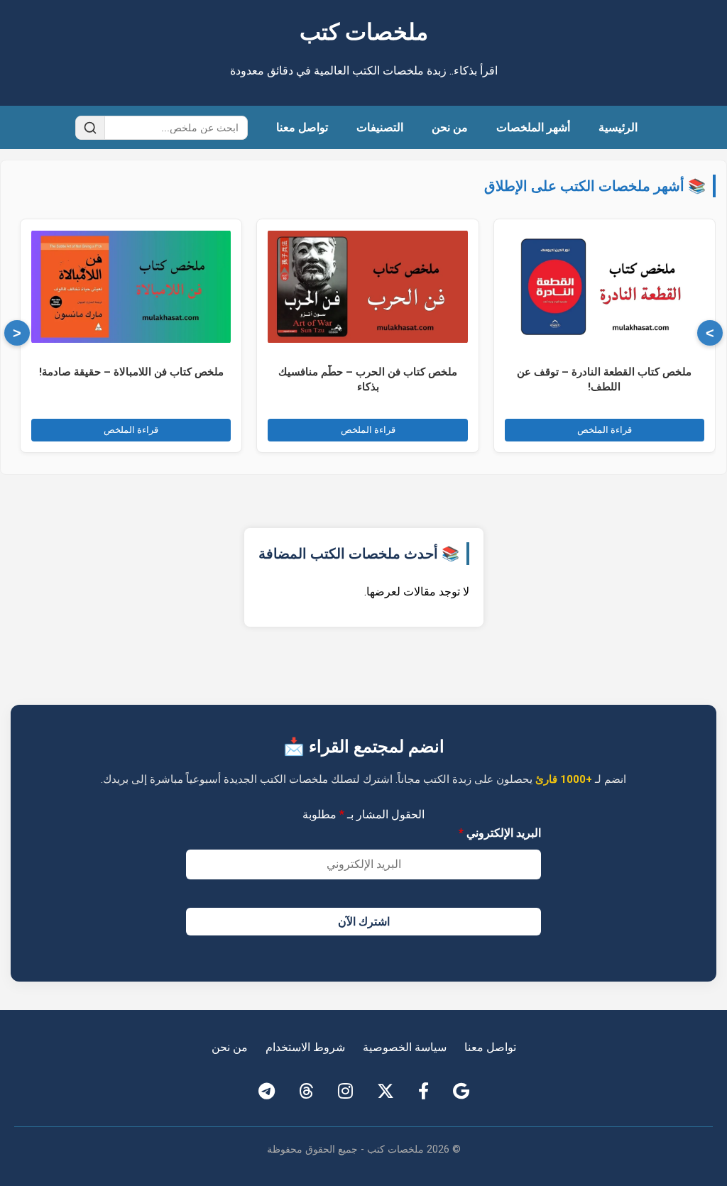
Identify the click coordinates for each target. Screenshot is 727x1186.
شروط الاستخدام (305, 1047)
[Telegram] (266, 1091)
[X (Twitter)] (385, 1091)
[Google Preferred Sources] (461, 1091)
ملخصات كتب (364, 32)
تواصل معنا (302, 127)
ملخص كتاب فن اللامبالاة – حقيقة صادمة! (131, 372)
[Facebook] (423, 1091)
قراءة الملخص (604, 429)
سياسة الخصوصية (405, 1047)
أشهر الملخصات (533, 127)
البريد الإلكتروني (500, 833)
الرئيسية (618, 127)
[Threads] (306, 1091)
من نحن (450, 127)
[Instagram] (345, 1091)
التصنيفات (379, 127)
